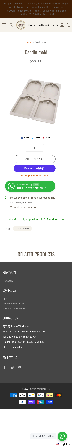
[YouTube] (20, 367)
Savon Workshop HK (40, 388)
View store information (23, 206)
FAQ (5, 299)
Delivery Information (14, 303)
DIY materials (22, 228)
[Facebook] (4, 367)
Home (28, 42)
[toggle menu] (4, 24)
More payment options (34, 175)
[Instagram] (12, 367)
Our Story (8, 280)
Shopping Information (14, 308)
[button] (64, 444)
